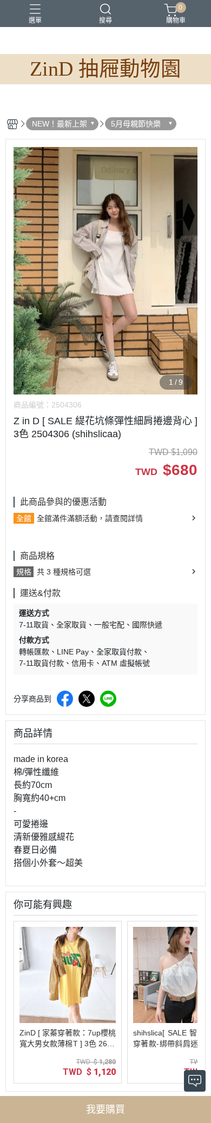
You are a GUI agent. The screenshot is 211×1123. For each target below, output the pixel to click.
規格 (23, 571)
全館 (23, 518)
